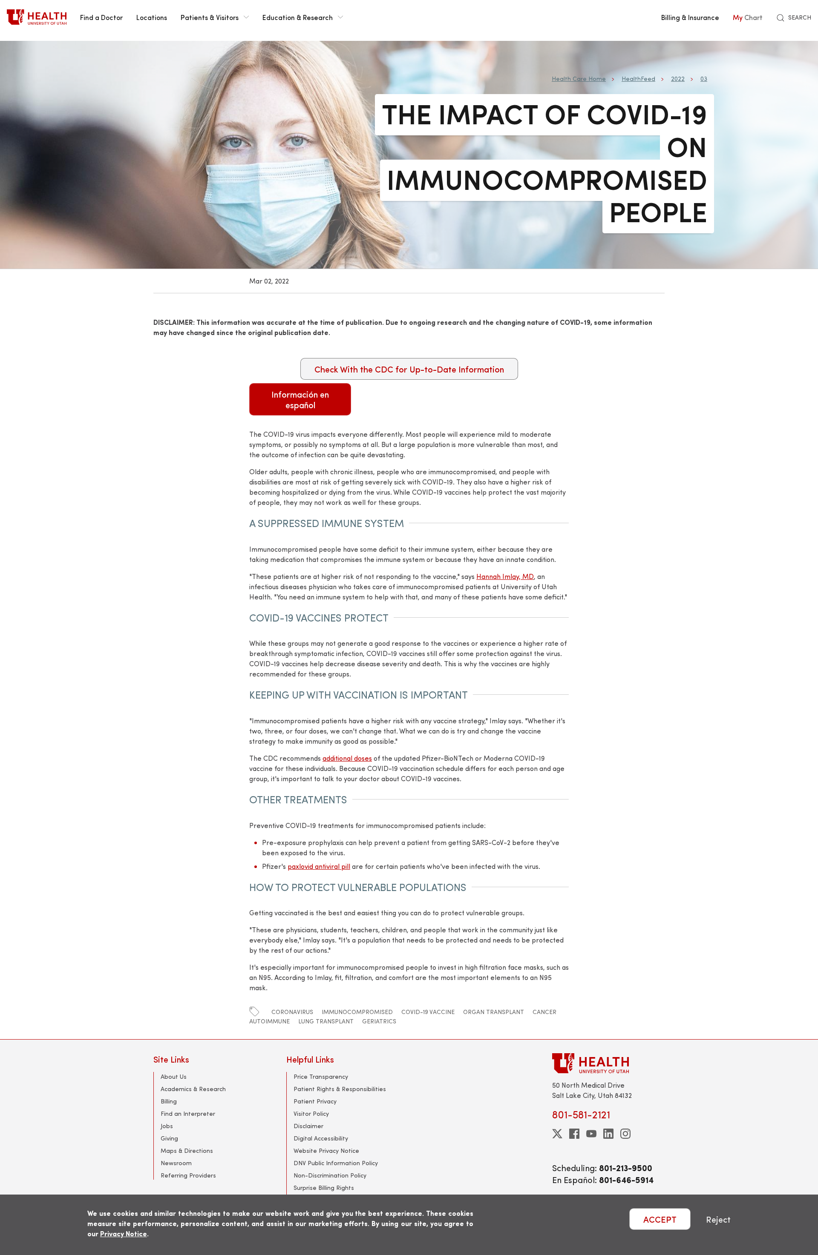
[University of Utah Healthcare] (608, 1063)
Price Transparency (321, 1076)
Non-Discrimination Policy (330, 1175)
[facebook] (574, 1134)
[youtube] (591, 1134)
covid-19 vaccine (428, 1012)
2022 (678, 78)
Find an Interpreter (188, 1113)
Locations (151, 17)
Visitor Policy (311, 1113)
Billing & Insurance (690, 17)
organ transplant (493, 1012)
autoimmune (269, 1021)
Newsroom (176, 1163)
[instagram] (625, 1134)
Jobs (167, 1126)
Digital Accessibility (321, 1138)
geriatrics (379, 1021)
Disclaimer (308, 1126)
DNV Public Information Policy (336, 1163)
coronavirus (292, 1012)
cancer (544, 1012)
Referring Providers (188, 1175)
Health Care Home (579, 78)
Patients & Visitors (210, 17)
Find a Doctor (101, 17)
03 (703, 78)
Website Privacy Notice (326, 1150)
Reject (718, 1219)
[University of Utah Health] (36, 17)
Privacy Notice (123, 1233)
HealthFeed (638, 78)
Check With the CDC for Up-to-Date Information (409, 369)
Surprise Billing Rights (324, 1187)
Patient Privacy (315, 1101)
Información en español (300, 399)
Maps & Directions (187, 1150)
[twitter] (557, 1134)
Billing (169, 1101)
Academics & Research (193, 1089)
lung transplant (326, 1021)
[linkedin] (608, 1134)
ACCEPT (660, 1219)
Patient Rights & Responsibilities (340, 1089)
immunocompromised (357, 1012)
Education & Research (297, 17)
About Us (174, 1076)
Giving (169, 1138)
